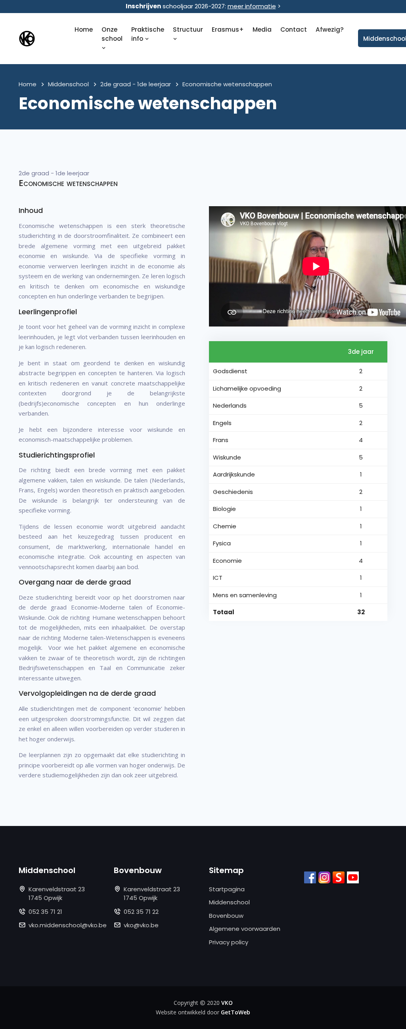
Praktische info (147, 34)
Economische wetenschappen (227, 84)
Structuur (188, 29)
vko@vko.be (141, 925)
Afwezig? (330, 29)
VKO (227, 1002)
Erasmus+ (228, 29)
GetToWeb (235, 1012)
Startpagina (227, 889)
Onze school (112, 34)
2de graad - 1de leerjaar (135, 84)
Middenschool (68, 84)
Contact (293, 29)
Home (84, 29)
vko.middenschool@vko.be (68, 925)
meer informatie (252, 6)
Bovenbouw (226, 915)
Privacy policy (228, 942)
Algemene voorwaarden (244, 929)
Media (262, 29)
